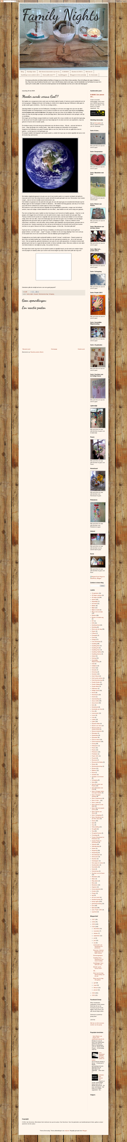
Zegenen (94, 887)
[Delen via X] (35, 292)
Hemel (93, 692)
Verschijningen (96, 854)
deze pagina (97, 123)
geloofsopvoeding (97, 903)
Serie (93, 782)
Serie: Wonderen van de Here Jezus (97, 817)
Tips (93, 831)
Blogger (85, 1130)
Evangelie (94, 635)
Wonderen (95, 885)
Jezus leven (95, 703)
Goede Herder (96, 682)
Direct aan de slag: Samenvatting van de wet (98, 974)
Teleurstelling (95, 827)
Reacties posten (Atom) (36, 352)
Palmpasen (95, 745)
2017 (93, 919)
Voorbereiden (95, 865)
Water (93, 878)
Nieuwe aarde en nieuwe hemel (96, 728)
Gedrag (94, 658)
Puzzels (94, 758)
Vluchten (94, 858)
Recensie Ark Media (97, 762)
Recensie (94, 760)
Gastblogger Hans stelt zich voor (98, 963)
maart (95, 985)
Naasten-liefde (96, 723)
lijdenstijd (94, 907)
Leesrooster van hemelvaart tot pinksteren (97, 946)
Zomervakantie (96, 889)
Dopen (93, 631)
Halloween (95, 688)
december (97, 928)
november (97, 931)
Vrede (93, 869)
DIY (93, 621)
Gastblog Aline (96, 645)
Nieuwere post (26, 349)
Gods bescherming (97, 680)
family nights (30, 294)
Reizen (94, 764)
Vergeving (94, 850)
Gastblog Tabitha (96, 652)
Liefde (93, 719)
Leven (93, 715)
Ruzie (93, 772)
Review (94, 768)
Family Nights (61, 14)
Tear (93, 825)
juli (94, 938)
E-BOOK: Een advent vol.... (101, 1077)
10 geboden (95, 593)
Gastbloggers (62, 75)
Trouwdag (94, 835)
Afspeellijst (95, 601)
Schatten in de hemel (97, 776)
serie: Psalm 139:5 (97, 909)
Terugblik (94, 829)
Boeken (94, 615)
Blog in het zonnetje (97, 611)
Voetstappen (95, 860)
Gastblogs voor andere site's (30, 75)
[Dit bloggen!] (33, 292)
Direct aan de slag (97, 629)
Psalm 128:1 (95, 756)
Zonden (94, 891)
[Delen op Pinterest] (38, 292)
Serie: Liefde (95, 802)
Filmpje (94, 639)
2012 (93, 995)
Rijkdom (94, 770)
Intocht (94, 696)
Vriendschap (95, 871)
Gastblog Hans (96, 649)
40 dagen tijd (95, 597)
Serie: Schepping (96, 815)
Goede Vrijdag (96, 684)
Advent (94, 599)
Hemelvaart (95, 694)
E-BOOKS (65, 71)
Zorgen (94, 893)
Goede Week (95, 686)
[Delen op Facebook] (36, 292)
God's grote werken (97, 678)
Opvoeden (95, 737)
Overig (93, 743)
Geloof (93, 668)
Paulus (94, 750)
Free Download (96, 641)
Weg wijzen (95, 881)
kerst (93, 905)
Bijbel (93, 607)
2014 (93, 926)
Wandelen (94, 876)
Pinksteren (95, 752)
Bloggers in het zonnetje (78, 75)
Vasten (94, 848)
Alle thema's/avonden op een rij (49, 71)
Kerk (93, 705)
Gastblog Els (95, 647)
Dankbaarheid (96, 625)
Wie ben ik (89, 71)
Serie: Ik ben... (96, 800)
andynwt (67, 1130)
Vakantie (94, 844)
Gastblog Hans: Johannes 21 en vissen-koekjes (98, 959)
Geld (93, 663)
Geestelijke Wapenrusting (95, 660)
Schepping (51, 294)
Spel (93, 822)
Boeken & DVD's (77, 71)
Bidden (94, 605)
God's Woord (95, 676)
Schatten (94, 774)
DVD (93, 623)
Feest (93, 637)
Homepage (54, 349)
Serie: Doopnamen (97, 798)
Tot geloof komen (96, 833)
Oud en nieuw (95, 739)
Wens (93, 883)
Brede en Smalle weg (98, 617)
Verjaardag (95, 852)
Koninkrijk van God (97, 709)
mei (95, 942)
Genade (94, 670)
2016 (93, 921)
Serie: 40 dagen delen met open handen (98, 792)
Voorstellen (95, 867)
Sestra (93, 820)
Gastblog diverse (96, 654)
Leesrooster (95, 713)
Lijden (93, 721)
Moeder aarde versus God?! (97, 967)
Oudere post (81, 349)
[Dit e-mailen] (31, 292)
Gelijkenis (94, 665)
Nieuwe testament (97, 731)
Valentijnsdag (95, 846)
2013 (93, 993)
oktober (96, 933)
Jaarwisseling (95, 698)
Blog (22, 71)
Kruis (93, 711)
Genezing (94, 672)
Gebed (94, 656)
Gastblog (94, 643)
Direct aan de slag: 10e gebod (98, 979)
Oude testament (96, 741)
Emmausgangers (98, 955)
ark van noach (96, 897)
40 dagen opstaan (97, 595)
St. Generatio (93, 75)
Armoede (94, 603)
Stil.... (94, 970)
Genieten (94, 674)
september (97, 935)
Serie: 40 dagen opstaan (96, 795)
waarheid (94, 912)
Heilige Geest (95, 690)
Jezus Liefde (95, 700)
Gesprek (36, 294)
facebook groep (96, 899)
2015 (93, 924)
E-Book (94, 633)
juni (95, 940)
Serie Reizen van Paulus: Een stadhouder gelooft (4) (98, 1037)
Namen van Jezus (97, 725)
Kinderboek (95, 707)
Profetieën (94, 754)
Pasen (93, 747)
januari (96, 990)
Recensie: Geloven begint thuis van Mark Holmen (98, 951)
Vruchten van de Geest (98, 873)
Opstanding (95, 735)
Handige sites (31, 71)
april (95, 982)
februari (96, 987)
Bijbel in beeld (95, 609)
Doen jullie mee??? (49, 75)
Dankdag (94, 627)
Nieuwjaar (94, 733)
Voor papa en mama (97, 863)
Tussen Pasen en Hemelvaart (96, 841)
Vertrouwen (95, 856)
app (93, 895)
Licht (93, 717)
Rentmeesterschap (43, 294)
